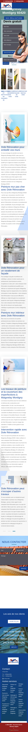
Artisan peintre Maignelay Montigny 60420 (22, 712)
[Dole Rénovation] (6, 6)
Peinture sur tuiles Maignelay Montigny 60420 (13, 688)
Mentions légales (14, 726)
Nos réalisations (14, 18)
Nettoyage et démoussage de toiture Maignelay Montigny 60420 (13, 699)
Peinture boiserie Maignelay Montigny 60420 (21, 703)
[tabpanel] (14, 508)
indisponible (9, 1)
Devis (14, 647)
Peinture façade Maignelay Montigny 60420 (21, 692)
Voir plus (14, 621)
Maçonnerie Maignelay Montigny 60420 (5, 687)
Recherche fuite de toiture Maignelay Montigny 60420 (5, 697)
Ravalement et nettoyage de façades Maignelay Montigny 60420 (5, 708)
